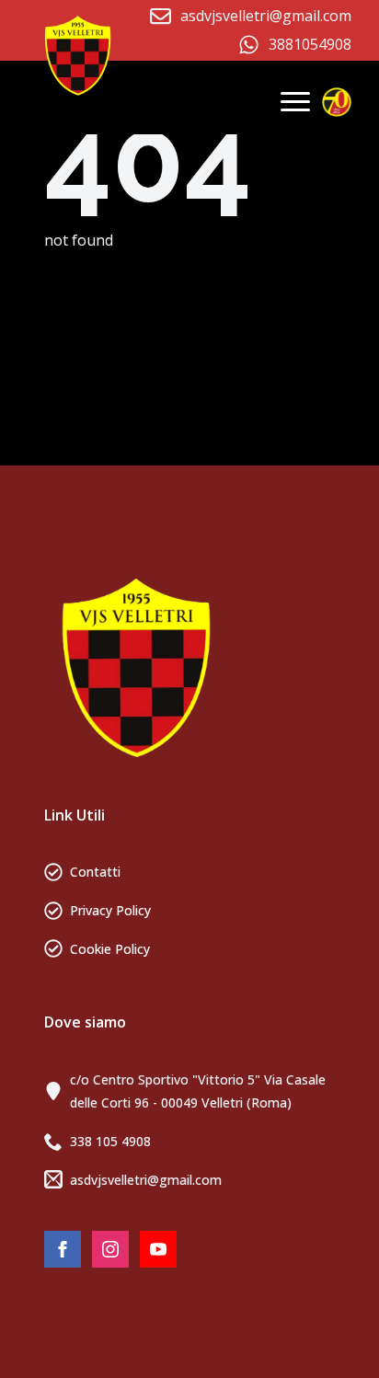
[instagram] (110, 1249)
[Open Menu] (295, 101)
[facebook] (62, 1249)
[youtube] (158, 1249)
